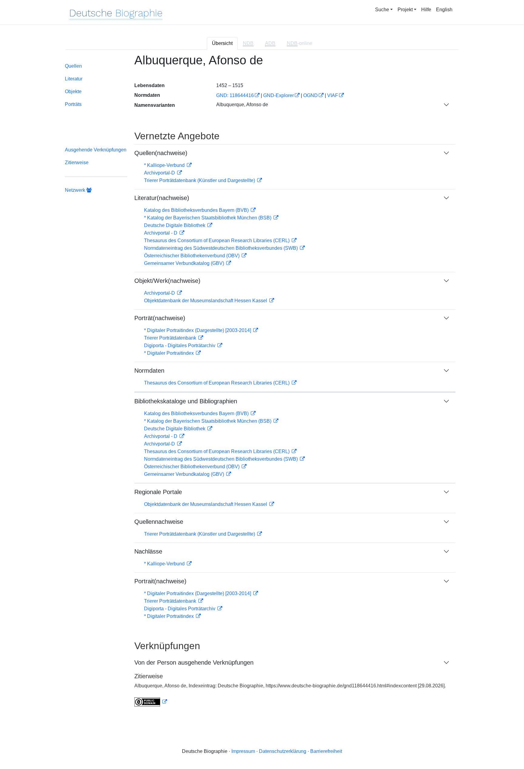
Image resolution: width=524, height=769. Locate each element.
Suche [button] (382, 9)
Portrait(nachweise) (160, 581)
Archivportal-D (160, 172)
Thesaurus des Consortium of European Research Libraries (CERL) (217, 240)
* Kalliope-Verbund (165, 165)
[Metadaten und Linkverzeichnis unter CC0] (150, 701)
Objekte (73, 91)
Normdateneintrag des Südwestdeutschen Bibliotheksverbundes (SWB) (221, 248)
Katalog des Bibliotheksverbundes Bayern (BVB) (197, 210)
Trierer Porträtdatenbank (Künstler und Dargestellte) (200, 180)
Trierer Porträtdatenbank (170, 337)
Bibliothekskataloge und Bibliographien (185, 401)
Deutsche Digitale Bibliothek (175, 225)
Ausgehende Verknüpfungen (95, 149)
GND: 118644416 (235, 95)
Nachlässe (148, 551)
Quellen (73, 66)
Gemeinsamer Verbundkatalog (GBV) (184, 263)
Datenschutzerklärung (282, 751)
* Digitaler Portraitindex (169, 353)
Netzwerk (75, 190)
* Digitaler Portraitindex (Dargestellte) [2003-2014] (198, 330)
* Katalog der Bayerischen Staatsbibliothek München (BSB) (208, 217)
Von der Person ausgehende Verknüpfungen (194, 662)
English (444, 9)
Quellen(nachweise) (160, 153)
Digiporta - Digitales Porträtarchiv (180, 345)
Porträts (73, 104)
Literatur (73, 78)
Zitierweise (77, 162)
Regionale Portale (158, 492)
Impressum (243, 751)
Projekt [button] (405, 9)
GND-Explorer (278, 95)
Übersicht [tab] (222, 43)
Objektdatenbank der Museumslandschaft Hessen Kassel (206, 300)
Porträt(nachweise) (159, 318)
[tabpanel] (262, 384)
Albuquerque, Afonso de (242, 104)
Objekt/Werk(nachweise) (167, 280)
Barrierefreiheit (326, 751)
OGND (310, 95)
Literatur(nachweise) (161, 198)
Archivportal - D (161, 232)
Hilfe (426, 9)
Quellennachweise (158, 521)
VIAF (332, 95)
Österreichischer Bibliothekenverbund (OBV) (192, 255)
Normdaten (149, 370)
